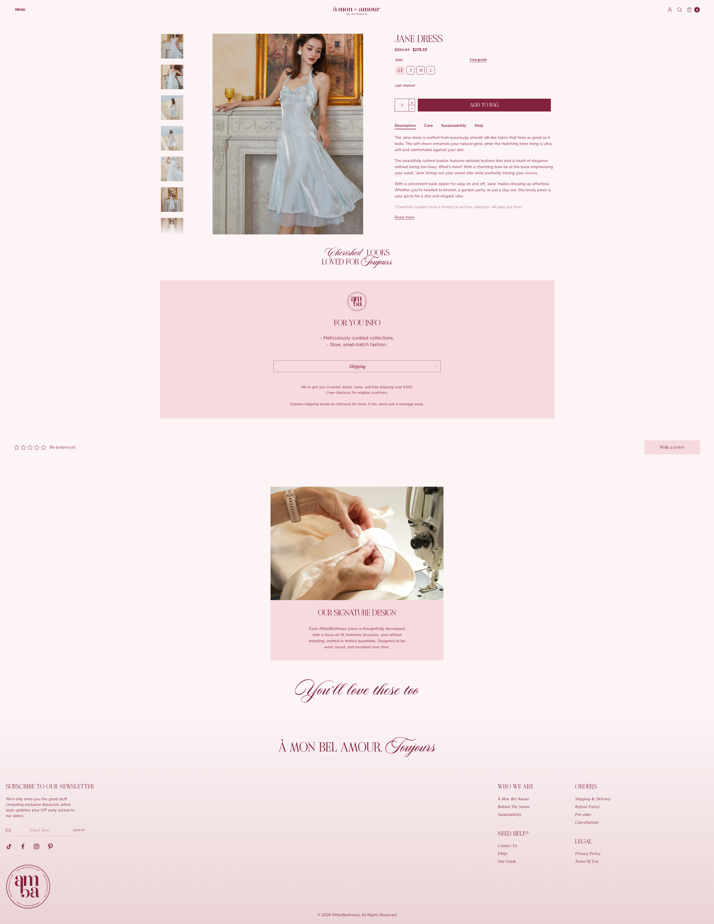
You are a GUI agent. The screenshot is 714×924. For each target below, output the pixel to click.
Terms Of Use (586, 861)
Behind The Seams (513, 807)
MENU (20, 9)
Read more (404, 217)
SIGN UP (79, 830)
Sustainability (453, 125)
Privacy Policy (587, 854)
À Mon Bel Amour (513, 799)
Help (479, 125)
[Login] (670, 9)
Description (405, 125)
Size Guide (507, 861)
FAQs (502, 854)
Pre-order (583, 815)
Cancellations (587, 822)
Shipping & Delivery (593, 799)
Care (428, 125)
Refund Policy (587, 807)
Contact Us (507, 846)
